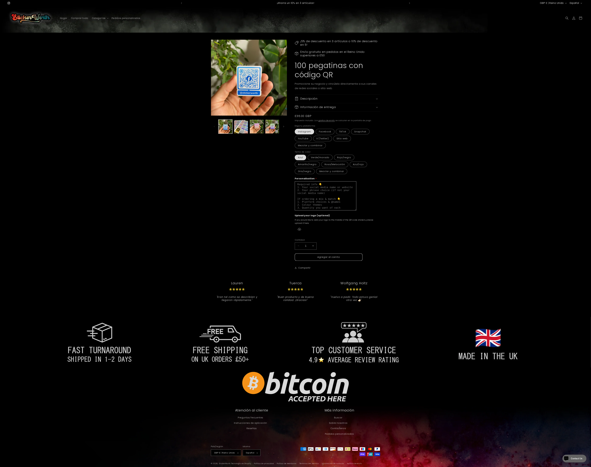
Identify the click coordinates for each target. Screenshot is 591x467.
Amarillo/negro (307, 164)
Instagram (304, 131)
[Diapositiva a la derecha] (283, 126)
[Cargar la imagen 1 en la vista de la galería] (225, 127)
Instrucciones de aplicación (250, 423)
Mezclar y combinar (310, 145)
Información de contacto (333, 463)
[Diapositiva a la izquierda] (214, 126)
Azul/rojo (358, 164)
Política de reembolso (286, 463)
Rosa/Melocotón (335, 164)
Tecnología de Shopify (241, 463)
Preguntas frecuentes (250, 417)
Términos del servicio (309, 463)
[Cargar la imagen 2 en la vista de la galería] (241, 127)
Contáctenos (338, 428)
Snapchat (360, 131)
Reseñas (252, 428)
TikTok (342, 131)
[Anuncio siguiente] (409, 3)
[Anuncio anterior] (181, 3)
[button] (100, 18)
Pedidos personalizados (339, 433)
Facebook (325, 131)
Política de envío (354, 463)
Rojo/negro (344, 157)
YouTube (303, 138)
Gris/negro (304, 171)
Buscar (338, 417)
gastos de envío (326, 120)
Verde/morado (320, 157)
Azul (300, 157)
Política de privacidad (264, 463)
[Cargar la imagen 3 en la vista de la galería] (257, 127)
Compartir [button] (304, 267)
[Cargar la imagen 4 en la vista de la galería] (272, 127)
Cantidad (300, 239)
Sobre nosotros (338, 423)
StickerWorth (225, 463)
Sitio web (342, 138)
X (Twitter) (322, 138)
